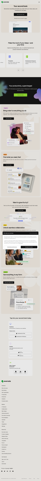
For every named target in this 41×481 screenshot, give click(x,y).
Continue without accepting (33, 233)
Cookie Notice (20, 243)
